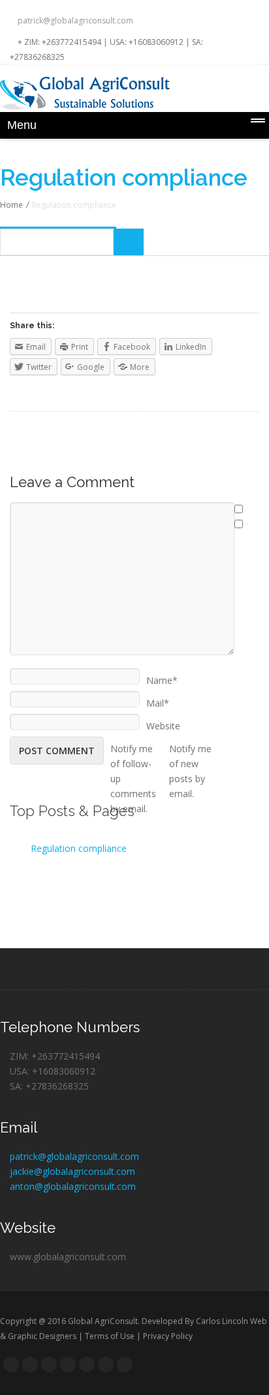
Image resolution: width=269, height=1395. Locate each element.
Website (163, 722)
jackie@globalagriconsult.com (72, 1171)
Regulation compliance (79, 848)
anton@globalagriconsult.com (73, 1186)
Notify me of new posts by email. (190, 744)
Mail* (157, 699)
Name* (162, 676)
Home (11, 204)
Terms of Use (109, 1336)
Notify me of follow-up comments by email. (133, 744)
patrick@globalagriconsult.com (74, 20)
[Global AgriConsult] (134, 93)
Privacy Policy (168, 1336)
